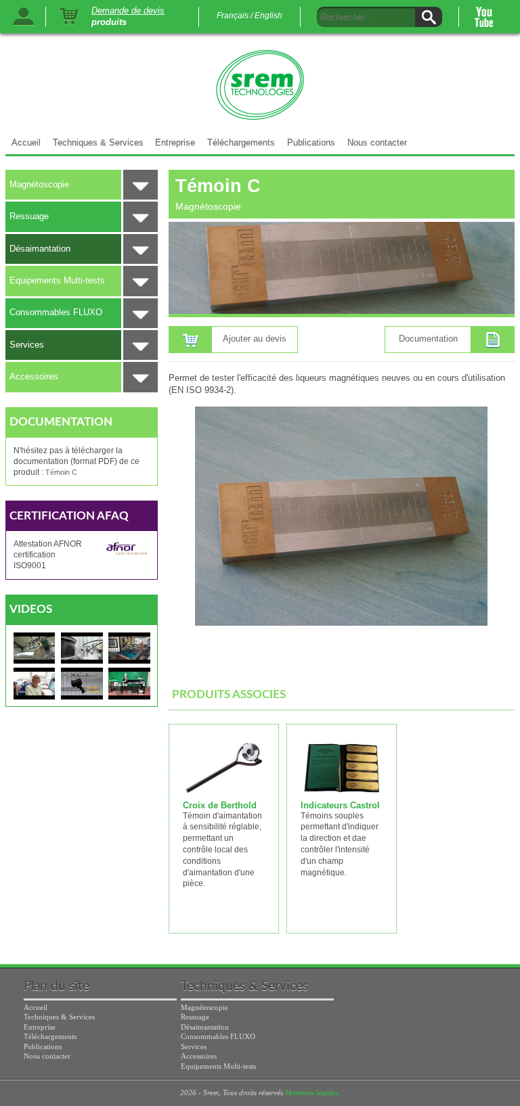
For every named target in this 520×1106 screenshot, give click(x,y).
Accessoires (33, 376)
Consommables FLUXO (55, 312)
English (268, 15)
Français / (235, 15)
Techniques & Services (98, 142)
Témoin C (61, 472)
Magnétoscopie (39, 184)
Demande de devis (128, 10)
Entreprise (175, 142)
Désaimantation (39, 249)
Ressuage (29, 216)
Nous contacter (377, 142)
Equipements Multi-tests (57, 280)
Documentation (428, 338)
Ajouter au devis (254, 338)
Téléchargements (241, 142)
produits (109, 22)
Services (26, 345)
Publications (311, 142)
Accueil (26, 142)
